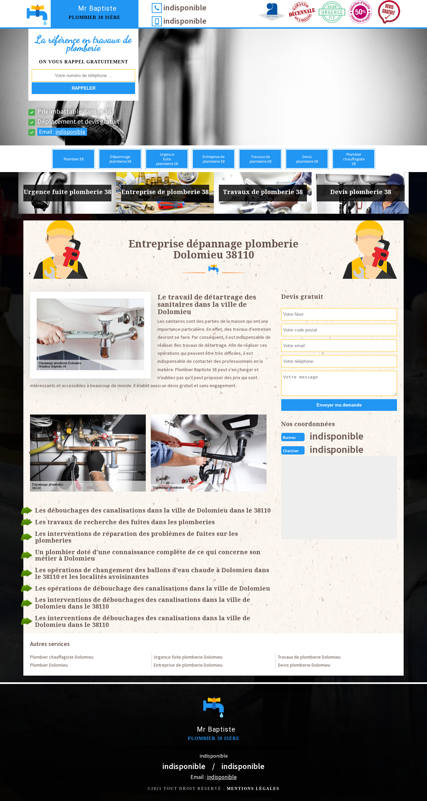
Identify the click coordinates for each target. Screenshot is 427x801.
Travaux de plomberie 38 (260, 159)
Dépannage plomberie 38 (120, 159)
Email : (62, 131)
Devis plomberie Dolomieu (304, 665)
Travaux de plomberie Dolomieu (309, 657)
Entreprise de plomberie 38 (213, 159)
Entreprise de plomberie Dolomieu (188, 665)
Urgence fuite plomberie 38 (167, 159)
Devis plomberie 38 (307, 159)
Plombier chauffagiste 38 (354, 159)
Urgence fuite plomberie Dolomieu (188, 657)
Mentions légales (253, 788)
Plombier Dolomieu (49, 665)
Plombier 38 (73, 158)
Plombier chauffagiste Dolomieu (61, 657)
